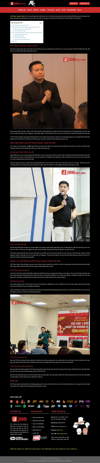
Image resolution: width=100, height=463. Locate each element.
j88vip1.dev (60, 430)
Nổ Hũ (30, 10)
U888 (11, 449)
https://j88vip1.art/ (19, 449)
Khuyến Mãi (72, 10)
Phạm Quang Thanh (62, 433)
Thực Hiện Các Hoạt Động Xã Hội (22, 39)
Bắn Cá (36, 10)
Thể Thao (50, 10)
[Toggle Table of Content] (40, 23)
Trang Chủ (22, 10)
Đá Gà (58, 10)
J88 (84, 384)
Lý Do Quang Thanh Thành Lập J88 (23, 29)
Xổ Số (64, 10)
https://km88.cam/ (72, 449)
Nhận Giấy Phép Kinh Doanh (21, 34)
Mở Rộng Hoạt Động (19, 36)
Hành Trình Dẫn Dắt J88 (20, 30)
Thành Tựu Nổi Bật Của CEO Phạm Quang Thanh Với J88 (27, 32)
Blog (79, 10)
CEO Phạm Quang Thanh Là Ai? (20, 25)
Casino (42, 10)
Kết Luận (14, 41)
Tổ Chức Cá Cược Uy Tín (20, 37)
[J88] (18, 3)
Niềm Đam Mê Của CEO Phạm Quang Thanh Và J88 (25, 27)
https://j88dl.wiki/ (61, 449)
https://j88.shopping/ (35, 449)
